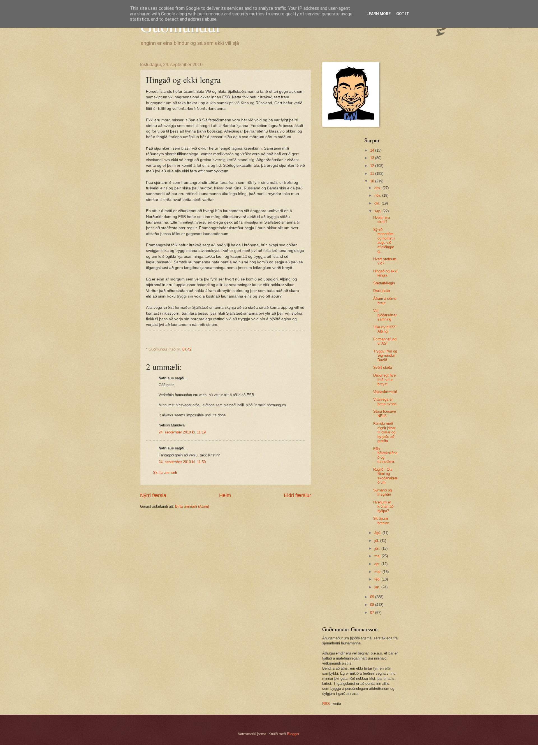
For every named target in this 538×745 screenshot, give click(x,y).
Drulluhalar (381, 291)
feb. (378, 579)
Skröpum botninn (381, 520)
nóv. (378, 195)
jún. (377, 548)
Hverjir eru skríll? (381, 219)
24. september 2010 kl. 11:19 (182, 432)
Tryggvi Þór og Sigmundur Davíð (385, 355)
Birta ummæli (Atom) (192, 506)
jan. (377, 587)
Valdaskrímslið (385, 392)
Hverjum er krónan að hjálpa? (383, 506)
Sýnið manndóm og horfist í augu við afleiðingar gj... (384, 240)
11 (372, 173)
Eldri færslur (297, 495)
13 (372, 158)
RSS (326, 704)
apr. (377, 564)
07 (372, 613)
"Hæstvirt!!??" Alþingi (384, 329)
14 (372, 150)
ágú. (378, 533)
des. (378, 188)
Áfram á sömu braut (384, 300)
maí (378, 556)
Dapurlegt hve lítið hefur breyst (384, 379)
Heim (225, 495)
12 (372, 166)
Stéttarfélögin (384, 283)
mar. (378, 572)
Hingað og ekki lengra (385, 273)
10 (372, 181)
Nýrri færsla (153, 495)
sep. (378, 211)
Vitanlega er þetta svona (384, 401)
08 (372, 605)
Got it (402, 13)
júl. (377, 541)
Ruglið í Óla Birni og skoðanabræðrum (385, 475)
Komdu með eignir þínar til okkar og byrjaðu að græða (384, 432)
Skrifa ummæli (165, 472)
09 (372, 597)
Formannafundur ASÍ (384, 341)
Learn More (379, 13)
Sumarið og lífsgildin (382, 492)
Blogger (293, 734)
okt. (378, 203)
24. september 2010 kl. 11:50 (182, 462)
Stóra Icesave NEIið (384, 413)
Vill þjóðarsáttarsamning (384, 314)
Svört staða (382, 367)
